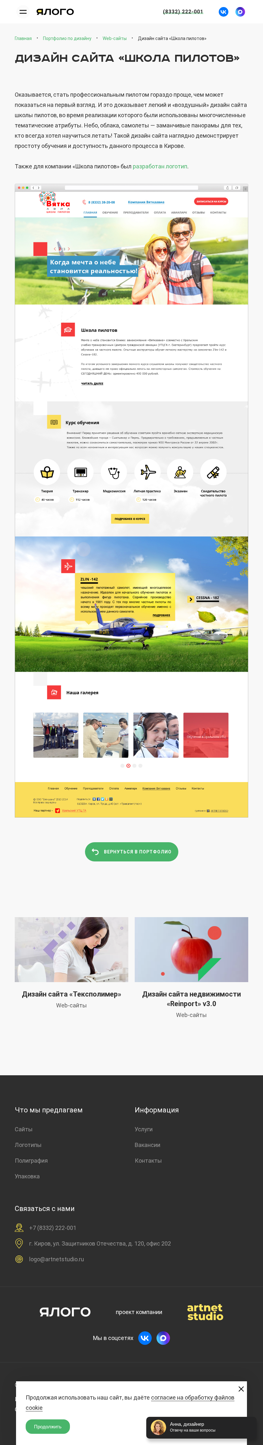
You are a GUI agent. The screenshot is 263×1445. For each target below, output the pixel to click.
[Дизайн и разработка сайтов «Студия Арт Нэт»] (205, 1312)
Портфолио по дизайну (67, 38)
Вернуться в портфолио (138, 851)
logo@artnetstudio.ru (56, 1259)
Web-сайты (115, 38)
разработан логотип (160, 166)
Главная (23, 38)
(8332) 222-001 (183, 12)
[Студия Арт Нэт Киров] (55, 12)
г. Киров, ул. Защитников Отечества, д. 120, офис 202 (100, 1243)
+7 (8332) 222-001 (52, 1227)
